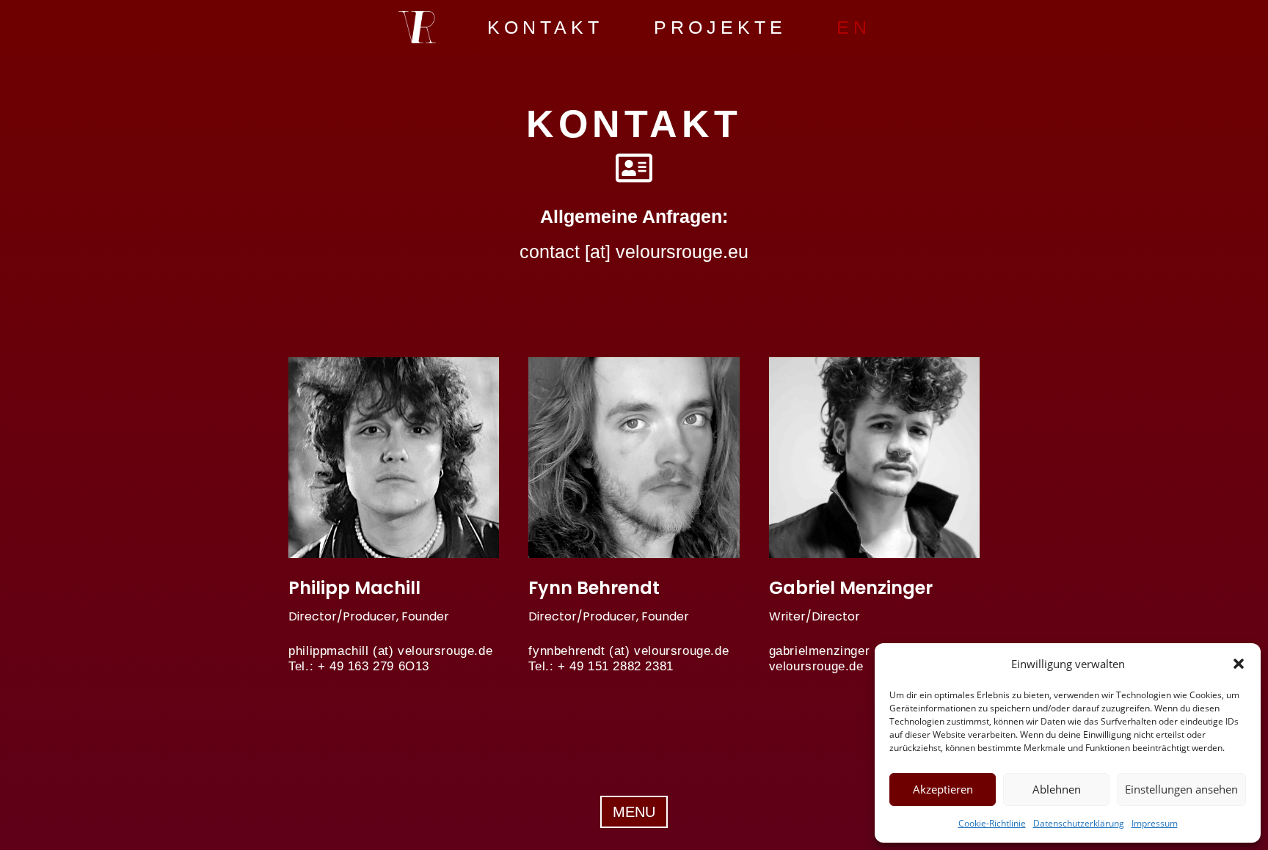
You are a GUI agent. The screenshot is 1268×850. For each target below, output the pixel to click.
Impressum (1155, 823)
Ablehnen (1056, 789)
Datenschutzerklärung (1078, 823)
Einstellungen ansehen (1181, 789)
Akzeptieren (943, 789)
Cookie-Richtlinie (992, 823)
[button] (1238, 663)
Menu (634, 812)
